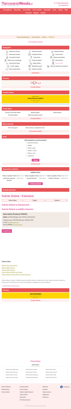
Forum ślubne (6, 392)
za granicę (31, 155)
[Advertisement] (35, 24)
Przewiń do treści (35, 42)
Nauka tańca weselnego (14, 60)
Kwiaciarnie (36, 57)
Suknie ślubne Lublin (51, 374)
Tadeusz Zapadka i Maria (12, 175)
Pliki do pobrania (8, 124)
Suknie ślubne (36, 37)
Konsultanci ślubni (14, 57)
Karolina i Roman (36, 178)
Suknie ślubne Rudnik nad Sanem (12, 272)
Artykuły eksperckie (9, 190)
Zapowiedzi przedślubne (10, 169)
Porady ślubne (7, 109)
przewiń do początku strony (11, 285)
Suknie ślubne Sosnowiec (9, 265)
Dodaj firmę (35, 73)
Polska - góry (32, 148)
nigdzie (30, 145)
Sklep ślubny (5, 389)
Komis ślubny (24, 389)
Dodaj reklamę (35, 87)
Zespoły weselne (37, 69)
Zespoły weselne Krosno (35, 100)
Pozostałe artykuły (35, 131)
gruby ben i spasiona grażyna (13, 179)
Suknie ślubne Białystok (32, 377)
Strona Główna (6, 386)
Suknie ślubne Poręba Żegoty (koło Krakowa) (16, 274)
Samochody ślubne (14, 63)
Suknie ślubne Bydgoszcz (32, 374)
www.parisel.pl (17, 225)
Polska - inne (31, 153)
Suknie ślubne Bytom (8, 268)
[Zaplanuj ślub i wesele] (18, 4)
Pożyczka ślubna (13, 115)
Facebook (66, 387)
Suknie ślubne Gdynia (51, 377)
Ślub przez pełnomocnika (35, 115)
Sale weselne (59, 60)
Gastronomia (59, 54)
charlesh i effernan (58, 178)
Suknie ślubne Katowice (12, 377)
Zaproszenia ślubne (14, 69)
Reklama (45, 386)
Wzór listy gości (13, 127)
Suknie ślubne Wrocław (12, 372)
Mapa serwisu (47, 392)
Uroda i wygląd (14, 66)
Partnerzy (45, 397)
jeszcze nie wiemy (33, 142)
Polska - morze (32, 150)
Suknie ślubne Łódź (51, 369)
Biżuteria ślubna (59, 51)
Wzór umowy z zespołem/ (35, 127)
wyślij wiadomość (13, 222)
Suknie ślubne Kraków (31, 369)
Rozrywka (23, 397)
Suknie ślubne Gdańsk (51, 372)
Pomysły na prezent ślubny (13, 112)
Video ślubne (24, 394)
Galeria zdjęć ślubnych (26, 392)
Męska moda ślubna (59, 57)
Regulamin (46, 394)
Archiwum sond (35, 164)
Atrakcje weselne (37, 51)
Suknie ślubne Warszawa (12, 369)
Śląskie (44, 37)
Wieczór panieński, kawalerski (59, 66)
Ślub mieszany (57, 112)
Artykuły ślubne (35, 118)
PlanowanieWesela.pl (23, 37)
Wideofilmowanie (37, 66)
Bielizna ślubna (35, 112)
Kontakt (45, 389)
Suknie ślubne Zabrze (8, 270)
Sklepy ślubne (37, 63)
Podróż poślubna (37, 60)
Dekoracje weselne (14, 54)
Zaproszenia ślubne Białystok (35, 296)
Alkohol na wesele (14, 51)
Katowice (57, 200)
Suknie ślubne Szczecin (11, 374)
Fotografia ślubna (37, 54)
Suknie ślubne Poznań (31, 372)
